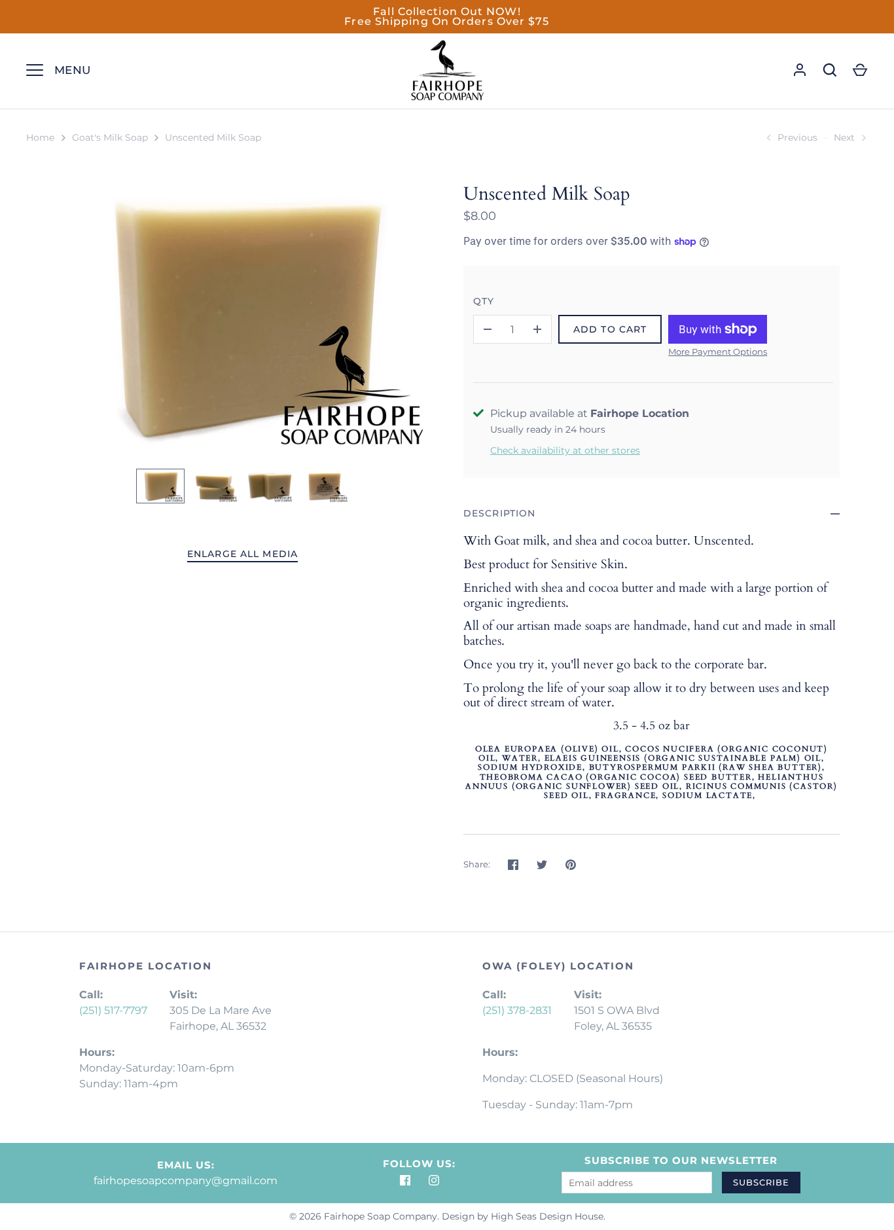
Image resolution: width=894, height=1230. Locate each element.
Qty (483, 301)
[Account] (799, 70)
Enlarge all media (242, 554)
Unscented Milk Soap (213, 137)
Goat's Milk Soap (110, 137)
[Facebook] (405, 1180)
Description (499, 513)
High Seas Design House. (548, 1216)
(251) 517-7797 (113, 1010)
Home (40, 137)
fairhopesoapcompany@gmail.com (185, 1180)
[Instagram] (434, 1180)
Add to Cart (610, 329)
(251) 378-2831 (517, 1010)
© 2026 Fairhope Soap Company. (364, 1216)
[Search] (829, 70)
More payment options (717, 351)
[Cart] (860, 70)
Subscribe (761, 1182)
